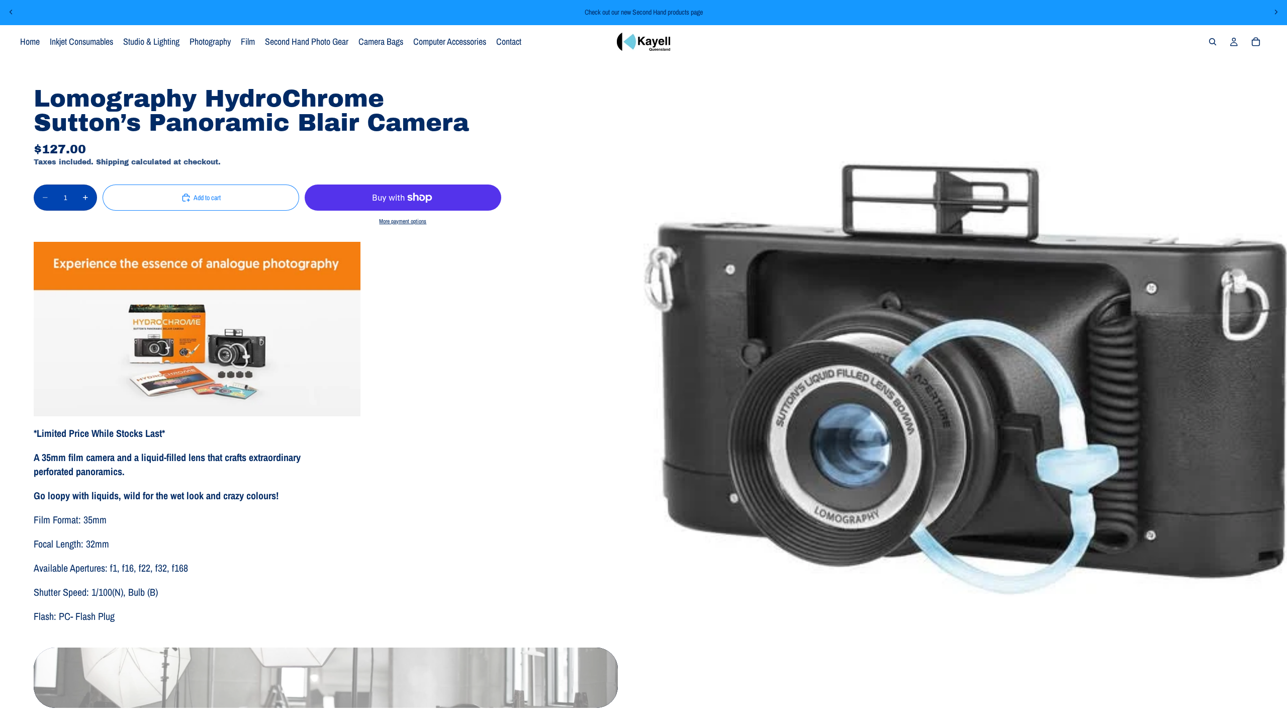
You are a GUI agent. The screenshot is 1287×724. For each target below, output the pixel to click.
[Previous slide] (11, 12)
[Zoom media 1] (965, 380)
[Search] (1213, 42)
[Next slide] (1276, 12)
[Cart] (1256, 42)
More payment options (402, 221)
